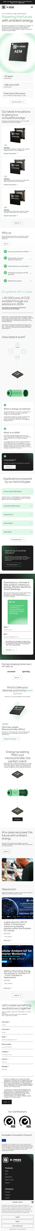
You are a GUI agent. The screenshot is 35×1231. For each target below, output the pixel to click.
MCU (6, 1174)
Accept (17, 1217)
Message (5, 1066)
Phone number (6, 1044)
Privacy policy (15, 645)
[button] (32, 1202)
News (6, 983)
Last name (5, 1022)
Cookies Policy (12, 1229)
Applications (8, 1177)
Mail (5, 634)
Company (5, 1051)
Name (6, 627)
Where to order (9, 1179)
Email (4, 1037)
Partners (7, 1192)
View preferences (17, 1226)
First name (5, 1029)
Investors (7, 1195)
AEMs (6, 1171)
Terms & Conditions (21, 1229)
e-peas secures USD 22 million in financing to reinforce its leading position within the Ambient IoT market (17, 926)
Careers (7, 1197)
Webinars (10, 983)
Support (7, 1182)
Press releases (8, 936)
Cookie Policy (26, 1212)
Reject (17, 1221)
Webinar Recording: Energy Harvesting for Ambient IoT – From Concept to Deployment (17, 974)
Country (4, 1059)
